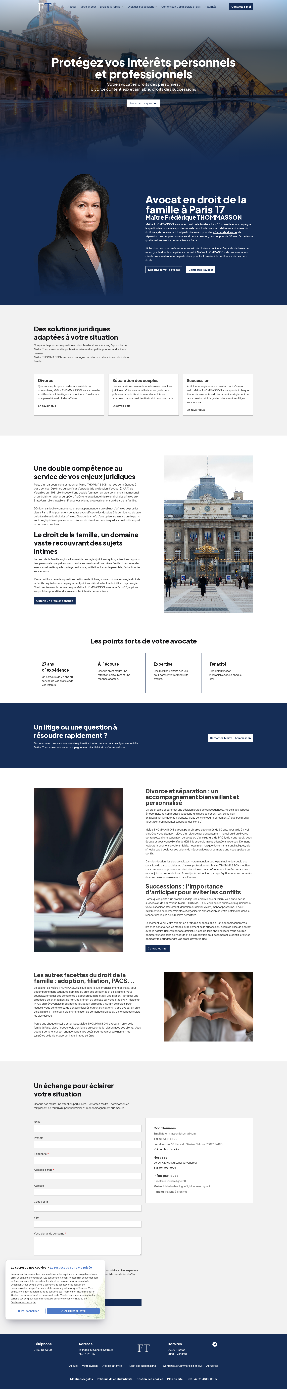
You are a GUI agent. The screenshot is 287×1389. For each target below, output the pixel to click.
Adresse (39, 1185)
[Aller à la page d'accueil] (44, 6)
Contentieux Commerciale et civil (180, 6)
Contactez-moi (241, 6)
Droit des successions (141, 6)
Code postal (41, 1201)
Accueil (71, 6)
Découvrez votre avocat (164, 269)
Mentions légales (81, 1379)
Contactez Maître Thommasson (230, 738)
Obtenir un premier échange (54, 600)
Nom (37, 1122)
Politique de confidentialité (115, 1379)
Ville (36, 1217)
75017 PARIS (197, 1144)
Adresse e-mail (44, 1169)
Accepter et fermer (75, 1310)
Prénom (38, 1138)
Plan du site (175, 1379)
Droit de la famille (110, 6)
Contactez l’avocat (201, 269)
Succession (198, 380)
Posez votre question (143, 103)
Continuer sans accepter (23, 1302)
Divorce (45, 380)
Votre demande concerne (50, 1233)
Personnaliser (30, 1311)
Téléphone (41, 1153)
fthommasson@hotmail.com (179, 1133)
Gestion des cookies (150, 1379)
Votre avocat (88, 6)
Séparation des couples (135, 380)
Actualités (210, 6)
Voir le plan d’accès (166, 1149)
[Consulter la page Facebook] (214, 1344)
